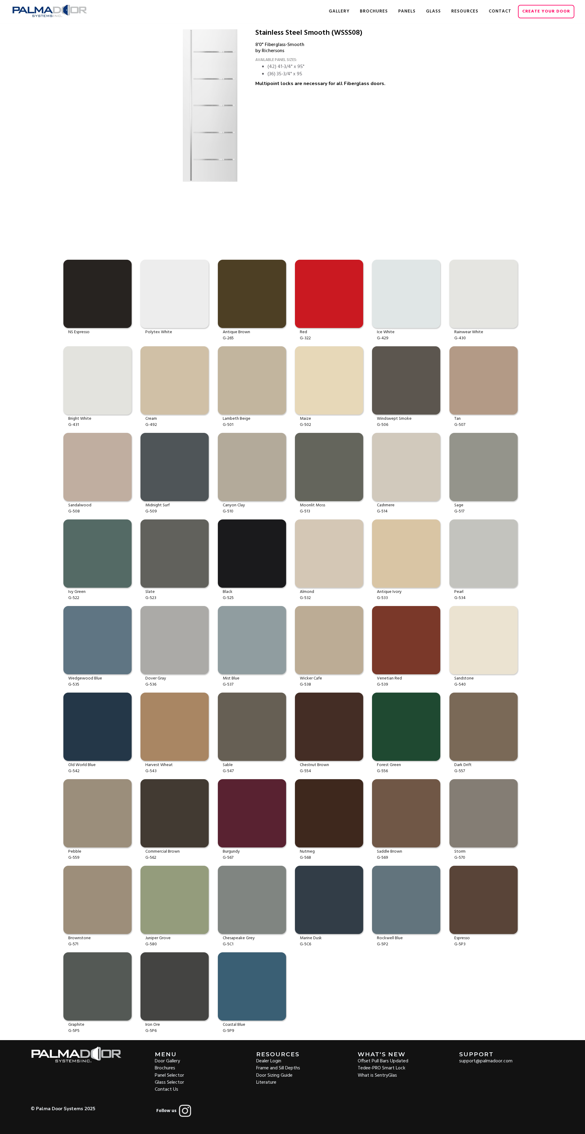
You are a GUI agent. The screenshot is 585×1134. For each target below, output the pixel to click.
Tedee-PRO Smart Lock (381, 1067)
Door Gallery (167, 1060)
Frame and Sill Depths (278, 1067)
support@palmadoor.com (485, 1060)
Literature (266, 1082)
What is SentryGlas (377, 1075)
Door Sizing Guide (274, 1075)
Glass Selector (169, 1082)
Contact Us (166, 1089)
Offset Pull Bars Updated (383, 1060)
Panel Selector (169, 1075)
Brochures (165, 1067)
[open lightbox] (214, 105)
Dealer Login (268, 1060)
